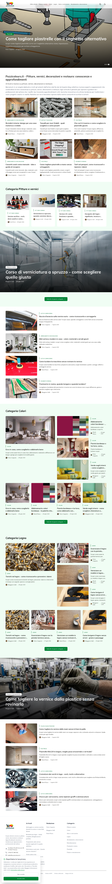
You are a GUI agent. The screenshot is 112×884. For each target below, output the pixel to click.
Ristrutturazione (46, 120)
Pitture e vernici (43, 4)
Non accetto (21, 874)
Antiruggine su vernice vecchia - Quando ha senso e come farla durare (35, 829)
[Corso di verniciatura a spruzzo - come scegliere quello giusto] (56, 261)
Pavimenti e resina (81, 161)
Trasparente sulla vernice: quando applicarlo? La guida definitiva (34, 844)
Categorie (70, 823)
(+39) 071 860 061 (13, 852)
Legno (55, 4)
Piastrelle (9, 34)
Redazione (50, 823)
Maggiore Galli (10, 281)
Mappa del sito (69, 873)
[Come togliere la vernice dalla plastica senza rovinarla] (56, 688)
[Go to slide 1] (105, 64)
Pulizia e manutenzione (13, 694)
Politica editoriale (58, 873)
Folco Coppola (10, 49)
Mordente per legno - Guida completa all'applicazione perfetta (34, 837)
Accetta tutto (21, 878)
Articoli (29, 823)
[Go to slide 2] (106, 64)
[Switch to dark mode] (104, 4)
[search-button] (100, 4)
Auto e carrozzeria (64, 4)
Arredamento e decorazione (79, 4)
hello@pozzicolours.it (14, 855)
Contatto (41, 873)
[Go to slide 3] (108, 64)
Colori (50, 4)
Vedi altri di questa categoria (55, 299)
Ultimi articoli (33, 4)
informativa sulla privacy (17, 870)
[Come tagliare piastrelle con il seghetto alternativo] (56, 36)
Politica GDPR (48, 873)
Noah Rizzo (49, 833)
